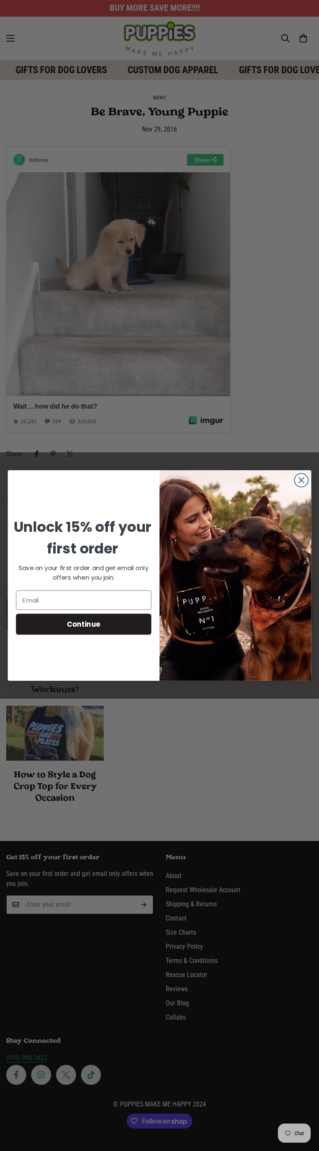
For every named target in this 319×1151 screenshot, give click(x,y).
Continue (84, 624)
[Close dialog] (301, 480)
